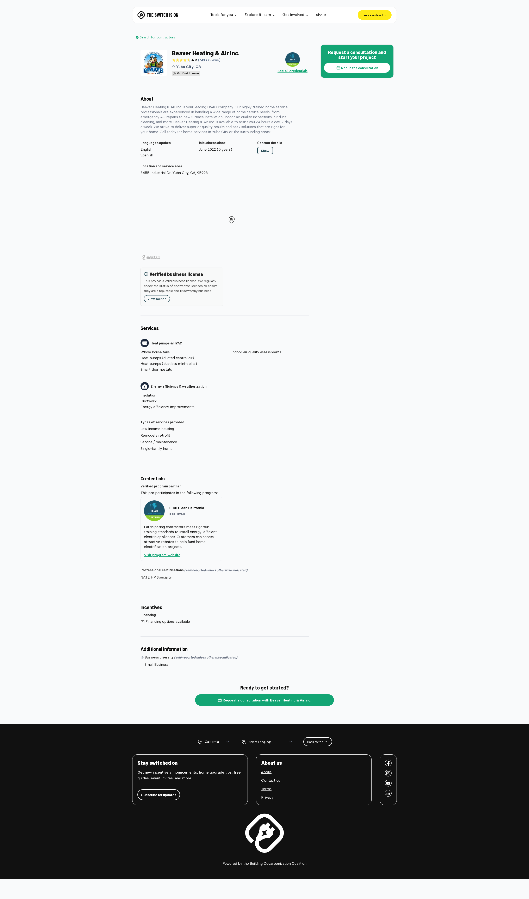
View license (157, 299)
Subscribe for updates (158, 795)
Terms (266, 789)
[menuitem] (224, 15)
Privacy (267, 797)
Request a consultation (359, 68)
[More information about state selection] (199, 741)
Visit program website (179, 555)
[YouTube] (388, 783)
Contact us (270, 780)
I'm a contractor (375, 15)
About (321, 15)
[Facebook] (388, 763)
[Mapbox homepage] (151, 257)
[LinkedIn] (388, 793)
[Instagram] (388, 773)
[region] (225, 219)
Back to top (315, 742)
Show (265, 150)
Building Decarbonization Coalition (278, 863)
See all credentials (292, 71)
